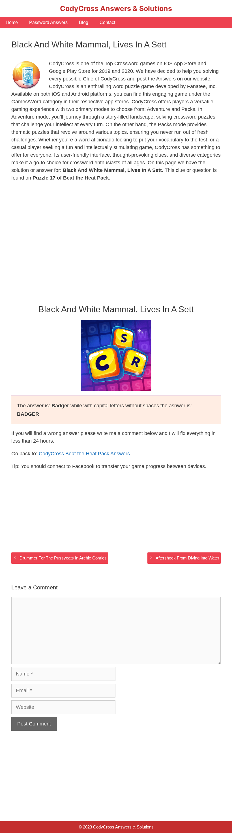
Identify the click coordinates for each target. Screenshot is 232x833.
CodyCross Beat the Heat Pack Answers (84, 453)
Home (12, 22)
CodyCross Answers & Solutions (116, 8)
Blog (83, 22)
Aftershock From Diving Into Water (187, 558)
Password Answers (48, 22)
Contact (107, 22)
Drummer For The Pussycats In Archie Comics (63, 558)
